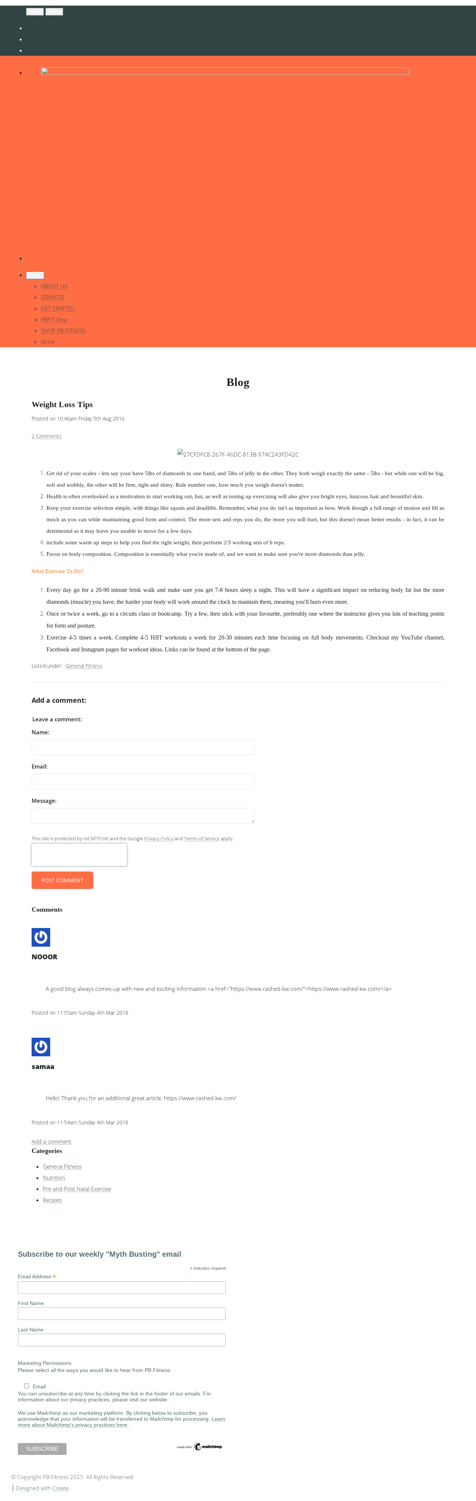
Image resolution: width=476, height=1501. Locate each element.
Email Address (37, 1276)
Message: (44, 800)
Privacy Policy (158, 838)
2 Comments (47, 436)
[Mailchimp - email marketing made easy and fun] (200, 1450)
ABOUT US (54, 286)
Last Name (31, 1330)
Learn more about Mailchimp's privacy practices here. (121, 1422)
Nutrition (54, 1177)
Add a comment (51, 1141)
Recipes (52, 1200)
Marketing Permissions (44, 1363)
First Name (31, 1303)
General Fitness (84, 666)
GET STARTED (57, 308)
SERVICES (52, 297)
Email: (40, 766)
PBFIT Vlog (54, 319)
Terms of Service (201, 838)
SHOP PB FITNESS (63, 330)
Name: (40, 732)
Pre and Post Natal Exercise (77, 1188)
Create (60, 1488)
